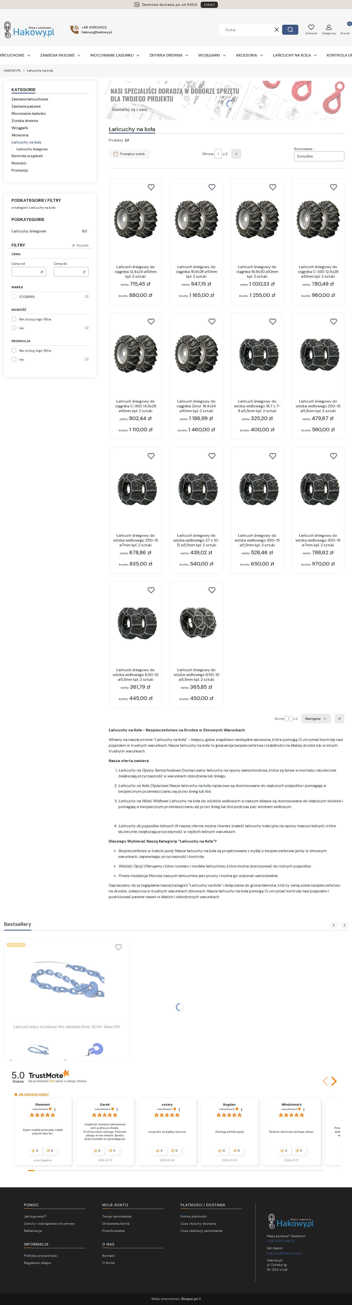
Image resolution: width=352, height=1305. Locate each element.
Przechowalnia (113, 1231)
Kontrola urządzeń (27, 156)
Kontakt (108, 1255)
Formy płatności (194, 1216)
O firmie (108, 1263)
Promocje (19, 170)
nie (21, 328)
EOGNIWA (27, 296)
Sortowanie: (303, 149)
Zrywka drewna (24, 120)
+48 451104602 (281, 1240)
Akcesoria (19, 135)
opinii (67, 1081)
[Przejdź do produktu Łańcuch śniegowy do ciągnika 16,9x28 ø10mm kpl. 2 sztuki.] (196, 219)
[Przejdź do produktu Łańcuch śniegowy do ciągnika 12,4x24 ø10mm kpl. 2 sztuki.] (135, 219)
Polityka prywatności (40, 1255)
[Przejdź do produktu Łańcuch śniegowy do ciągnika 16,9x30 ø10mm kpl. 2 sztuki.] (257, 219)
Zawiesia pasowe (26, 106)
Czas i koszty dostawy (198, 1223)
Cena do (60, 263)
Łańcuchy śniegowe (32, 149)
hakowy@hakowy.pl (284, 1253)
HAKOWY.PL (12, 71)
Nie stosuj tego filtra (35, 319)
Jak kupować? (35, 1216)
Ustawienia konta (116, 1223)
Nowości (18, 163)
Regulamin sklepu (37, 1263)
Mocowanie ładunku (28, 113)
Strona (208, 154)
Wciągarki (19, 128)
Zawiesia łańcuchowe (29, 99)
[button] (290, 30)
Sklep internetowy (174, 1299)
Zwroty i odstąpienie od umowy (49, 1223)
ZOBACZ (209, 4)
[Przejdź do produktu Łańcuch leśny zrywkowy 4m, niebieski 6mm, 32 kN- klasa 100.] (67, 979)
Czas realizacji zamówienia (201, 1231)
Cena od (18, 263)
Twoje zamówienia (116, 1216)
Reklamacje (33, 1231)
